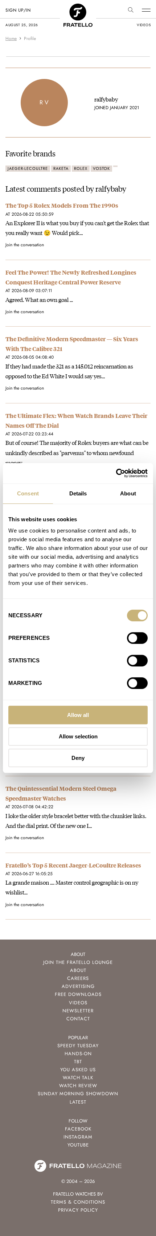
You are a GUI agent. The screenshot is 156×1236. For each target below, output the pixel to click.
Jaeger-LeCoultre (28, 168)
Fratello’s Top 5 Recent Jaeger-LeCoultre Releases (73, 865)
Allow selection (78, 736)
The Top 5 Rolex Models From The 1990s (61, 205)
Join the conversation (24, 245)
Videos (78, 1002)
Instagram (78, 1136)
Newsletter (78, 1010)
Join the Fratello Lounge (78, 962)
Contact (78, 1018)
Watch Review (78, 1085)
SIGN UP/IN (17, 10)
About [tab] (128, 493)
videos (144, 25)
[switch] (137, 638)
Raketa (61, 168)
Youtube (78, 1144)
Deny (78, 758)
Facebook (78, 1128)
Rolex (80, 168)
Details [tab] (78, 493)
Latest (78, 1102)
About (78, 970)
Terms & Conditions (78, 1202)
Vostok (101, 168)
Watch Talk (78, 1077)
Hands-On (78, 1053)
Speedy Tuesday (78, 1045)
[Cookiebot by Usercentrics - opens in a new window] (116, 473)
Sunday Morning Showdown (78, 1093)
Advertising (78, 986)
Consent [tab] (28, 493)
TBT (78, 1061)
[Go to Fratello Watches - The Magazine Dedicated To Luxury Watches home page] (78, 7)
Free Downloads (78, 994)
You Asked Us (78, 1069)
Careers (78, 978)
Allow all (78, 715)
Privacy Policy (78, 1210)
